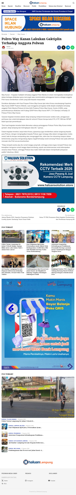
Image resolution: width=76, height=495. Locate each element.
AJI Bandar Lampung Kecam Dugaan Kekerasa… (27, 443)
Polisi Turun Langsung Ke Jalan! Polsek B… (18, 421)
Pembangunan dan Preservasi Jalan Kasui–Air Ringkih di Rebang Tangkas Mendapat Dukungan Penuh (37, 271)
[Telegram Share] (68, 47)
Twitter (6, 480)
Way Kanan (17, 448)
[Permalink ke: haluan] (4, 47)
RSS (5, 483)
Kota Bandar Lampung (21, 440)
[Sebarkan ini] (59, 47)
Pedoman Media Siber (9, 473)
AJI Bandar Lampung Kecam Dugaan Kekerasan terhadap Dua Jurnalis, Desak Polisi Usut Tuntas (13, 271)
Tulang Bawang (12, 419)
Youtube (52, 480)
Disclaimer (53, 473)
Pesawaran (17, 433)
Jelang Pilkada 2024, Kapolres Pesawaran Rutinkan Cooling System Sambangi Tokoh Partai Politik (18, 217)
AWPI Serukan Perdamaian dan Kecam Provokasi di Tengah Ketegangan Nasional (40, 11)
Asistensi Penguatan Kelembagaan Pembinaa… (26, 435)
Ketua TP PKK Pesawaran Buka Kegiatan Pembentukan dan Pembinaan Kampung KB (56, 217)
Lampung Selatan (19, 425)
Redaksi (28, 473)
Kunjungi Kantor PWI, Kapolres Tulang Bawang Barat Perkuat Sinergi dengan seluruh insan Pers (62, 271)
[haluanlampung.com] (38, 3)
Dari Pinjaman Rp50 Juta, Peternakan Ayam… (25, 427)
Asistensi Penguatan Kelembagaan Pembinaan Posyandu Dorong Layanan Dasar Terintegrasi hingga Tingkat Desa (61, 247)
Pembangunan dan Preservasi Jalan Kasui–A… (26, 450)
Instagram (30, 480)
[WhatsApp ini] (72, 47)
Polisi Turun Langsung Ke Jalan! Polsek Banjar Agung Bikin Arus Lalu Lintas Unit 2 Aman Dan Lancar (12, 247)
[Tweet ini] (64, 47)
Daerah (4, 419)
